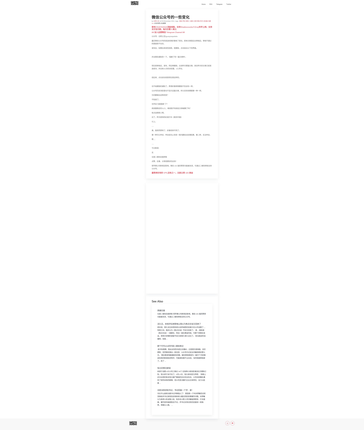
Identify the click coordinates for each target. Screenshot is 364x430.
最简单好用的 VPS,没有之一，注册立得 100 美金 (172, 173)
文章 (195, 21)
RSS (210, 4)
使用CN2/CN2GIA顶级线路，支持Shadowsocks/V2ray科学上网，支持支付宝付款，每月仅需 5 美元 (182, 28)
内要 (209, 21)
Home (204, 4)
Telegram (219, 4)
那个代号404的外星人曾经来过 (170, 346)
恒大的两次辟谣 (164, 368)
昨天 (201, 21)
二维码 (191, 21)
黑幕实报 (161, 310)
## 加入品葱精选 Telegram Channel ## (168, 32)
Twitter (228, 4)
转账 (198, 21)
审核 (187, 21)
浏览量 (205, 21)
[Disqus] (182, 214)
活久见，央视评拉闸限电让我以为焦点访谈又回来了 (179, 324)
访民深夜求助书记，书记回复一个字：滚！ (175, 390)
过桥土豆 (156, 21)
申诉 (184, 21)
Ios (153, 23)
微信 (180, 21)
